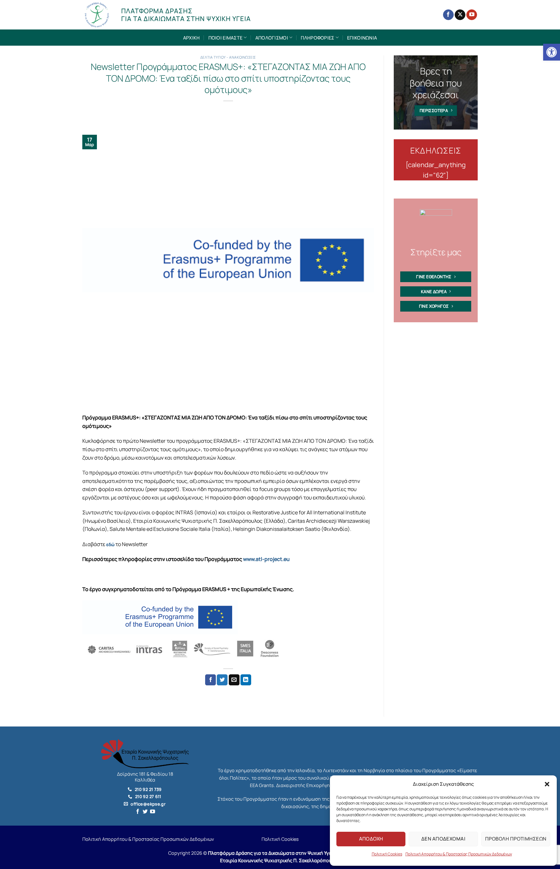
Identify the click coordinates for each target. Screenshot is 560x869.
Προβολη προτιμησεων (515, 838)
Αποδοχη (371, 838)
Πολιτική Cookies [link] (387, 854)
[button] (547, 784)
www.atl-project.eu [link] (266, 559)
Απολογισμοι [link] (271, 38)
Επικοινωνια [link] (362, 38)
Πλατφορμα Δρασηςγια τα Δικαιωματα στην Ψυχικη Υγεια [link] (186, 14)
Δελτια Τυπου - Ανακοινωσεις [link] (228, 57)
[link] (551, 52)
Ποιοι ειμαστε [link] (225, 38)
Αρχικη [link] (191, 38)
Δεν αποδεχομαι (443, 838)
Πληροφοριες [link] (317, 38)
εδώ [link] (110, 544)
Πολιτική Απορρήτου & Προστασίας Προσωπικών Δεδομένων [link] (458, 854)
